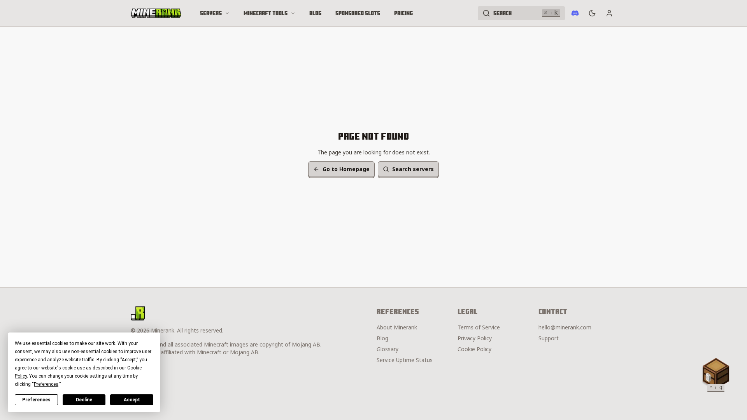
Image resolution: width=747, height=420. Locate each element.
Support (548, 338)
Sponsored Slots (357, 13)
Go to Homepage (346, 169)
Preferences (36, 399)
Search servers (413, 169)
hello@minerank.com (564, 327)
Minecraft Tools (266, 13)
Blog (315, 13)
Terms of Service (479, 327)
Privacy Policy (475, 338)
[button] (715, 373)
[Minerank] (156, 13)
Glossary (387, 349)
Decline (84, 399)
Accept (132, 399)
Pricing (403, 13)
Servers (211, 13)
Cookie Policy (474, 349)
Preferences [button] (46, 384)
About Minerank (397, 327)
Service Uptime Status (405, 360)
